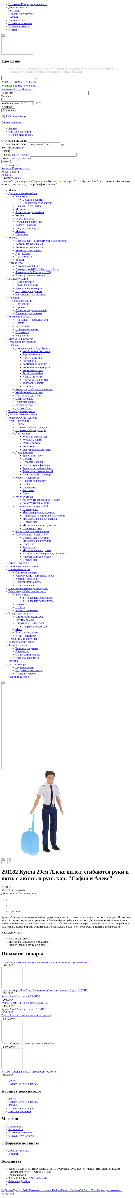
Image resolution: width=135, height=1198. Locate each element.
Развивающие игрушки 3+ (31, 534)
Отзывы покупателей (21, 13)
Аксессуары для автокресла (32, 275)
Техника (13, 660)
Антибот (6, 106)
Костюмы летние (32, 370)
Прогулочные (23, 256)
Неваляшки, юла (32, 528)
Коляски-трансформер (28, 250)
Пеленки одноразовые (28, 313)
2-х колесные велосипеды (37, 597)
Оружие (27, 458)
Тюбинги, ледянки (26, 648)
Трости (19, 259)
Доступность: (9, 893)
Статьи (12, 29)
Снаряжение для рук (34, 626)
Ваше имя (7, 92)
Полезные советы (19, 26)
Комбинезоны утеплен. (29, 392)
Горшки (20, 307)
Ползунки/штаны (32, 357)
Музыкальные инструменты (39, 525)
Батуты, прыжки (25, 619)
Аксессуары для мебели (29, 212)
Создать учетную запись (16, 158)
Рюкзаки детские (18, 676)
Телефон (6, 96)
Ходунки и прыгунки (28, 228)
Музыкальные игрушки (36, 540)
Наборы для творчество (36, 556)
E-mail (5, 150)
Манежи (20, 231)
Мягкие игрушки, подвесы (38, 512)
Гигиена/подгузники (20, 300)
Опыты (19, 423)
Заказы (12, 128)
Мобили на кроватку (20, 338)
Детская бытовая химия (22, 414)
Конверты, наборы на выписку (34, 389)
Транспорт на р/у (32, 455)
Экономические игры (28, 581)
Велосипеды (22, 594)
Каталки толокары (26, 610)
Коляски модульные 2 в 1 (30, 243)
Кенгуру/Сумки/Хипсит (22, 417)
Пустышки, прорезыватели (31, 319)
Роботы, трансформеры (36, 465)
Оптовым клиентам (20, 23)
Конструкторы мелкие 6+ (37, 502)
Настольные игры (19, 569)
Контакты (14, 10)
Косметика (28, 446)
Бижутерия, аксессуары (36, 449)
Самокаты (21, 604)
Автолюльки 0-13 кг (27, 265)
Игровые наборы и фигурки (32, 427)
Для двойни (22, 253)
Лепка (26, 483)
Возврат (13, 16)
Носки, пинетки (32, 376)
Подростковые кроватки (37, 202)
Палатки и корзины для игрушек (28, 588)
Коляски (13, 237)
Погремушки (30, 509)
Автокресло (15, 262)
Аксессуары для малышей (31, 310)
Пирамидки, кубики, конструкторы (43, 515)
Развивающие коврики (22, 341)
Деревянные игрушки (35, 537)
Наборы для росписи (34, 480)
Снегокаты (22, 651)
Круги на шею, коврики (29, 288)
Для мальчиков (24, 452)
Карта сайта (15, 1129)
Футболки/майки (32, 373)
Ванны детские (24, 281)
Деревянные (29, 521)
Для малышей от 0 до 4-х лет (32, 348)
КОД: (4, 890)
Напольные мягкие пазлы (23, 566)
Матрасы (20, 209)
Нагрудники (22, 335)
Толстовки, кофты (33, 382)
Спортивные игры (26, 572)
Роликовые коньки (26, 632)
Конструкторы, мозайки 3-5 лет (41, 499)
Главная (6, 181)
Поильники (22, 332)
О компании (15, 1126)
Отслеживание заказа (14, 144)
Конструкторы (24, 496)
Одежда (13, 344)
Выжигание (29, 487)
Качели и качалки (26, 224)
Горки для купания (26, 284)
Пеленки (13, 297)
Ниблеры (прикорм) (27, 329)
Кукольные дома (32, 439)
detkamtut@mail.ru (19, 1181)
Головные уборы (25, 401)
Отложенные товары (20, 134)
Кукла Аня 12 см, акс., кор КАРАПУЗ (23, 1009)
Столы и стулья (24, 218)
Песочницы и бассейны (22, 638)
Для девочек (40, 181)
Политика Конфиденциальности (27, 4)
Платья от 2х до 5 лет (28, 395)
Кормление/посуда (19, 316)
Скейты (20, 607)
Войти (5, 147)
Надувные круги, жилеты (30, 294)
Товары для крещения (21, 411)
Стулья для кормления (28, 221)
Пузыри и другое (25, 673)
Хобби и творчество (27, 477)
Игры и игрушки (22, 181)
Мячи (18, 629)
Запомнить (11, 165)
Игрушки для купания (28, 291)
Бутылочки (22, 326)
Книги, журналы (18, 562)
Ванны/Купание (18, 278)
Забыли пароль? (19, 154)
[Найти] (35, 78)
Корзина (6, 174)
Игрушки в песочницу (29, 670)
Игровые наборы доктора (30, 430)
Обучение (28, 543)
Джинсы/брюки (24, 398)
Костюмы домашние (34, 363)
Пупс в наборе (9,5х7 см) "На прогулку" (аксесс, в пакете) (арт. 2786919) (44, 990)
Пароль (5, 154)
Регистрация (16, 147)
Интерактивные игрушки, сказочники (45, 553)
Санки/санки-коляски (28, 654)
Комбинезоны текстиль (36, 351)
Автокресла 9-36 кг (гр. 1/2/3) (33, 272)
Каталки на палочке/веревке (32, 531)
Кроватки (21, 196)
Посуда (19, 322)
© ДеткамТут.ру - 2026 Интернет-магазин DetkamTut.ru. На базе (40, 1190)
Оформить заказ (11, 177)
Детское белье (23, 408)
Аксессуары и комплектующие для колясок (41, 240)
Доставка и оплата (19, 7)
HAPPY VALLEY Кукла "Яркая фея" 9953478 (28, 1071)
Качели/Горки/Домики (21, 641)
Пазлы (26, 493)
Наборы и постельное (28, 205)
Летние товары (17, 664)
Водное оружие (24, 667)
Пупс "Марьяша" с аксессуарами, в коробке (27, 1043)
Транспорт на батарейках (37, 468)
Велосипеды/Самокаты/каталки (27, 591)
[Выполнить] (62, 144)
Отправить (8, 110)
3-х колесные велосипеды (37, 600)
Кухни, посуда (31, 442)
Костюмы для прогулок (36, 367)
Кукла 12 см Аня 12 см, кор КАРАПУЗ (24, 1002)
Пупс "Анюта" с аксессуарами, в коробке (26, 1015)
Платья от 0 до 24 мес (35, 379)
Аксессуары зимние (27, 657)
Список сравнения (19, 131)
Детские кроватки (33, 199)
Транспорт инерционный (37, 471)
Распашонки (29, 360)
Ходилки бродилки (26, 578)
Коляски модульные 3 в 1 (30, 247)
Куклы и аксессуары (60, 181)
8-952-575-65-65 (38, 1178)
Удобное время (10, 103)
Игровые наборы (32, 461)
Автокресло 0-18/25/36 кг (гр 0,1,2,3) (37, 269)
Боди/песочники (32, 354)
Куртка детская (24, 404)
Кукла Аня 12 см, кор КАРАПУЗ (20, 996)
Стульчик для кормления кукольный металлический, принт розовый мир (45, 962)
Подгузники (22, 303)
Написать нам (16, 20)
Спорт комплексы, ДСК (29, 616)
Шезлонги (21, 234)
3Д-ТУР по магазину (13, 116)
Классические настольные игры (34, 575)
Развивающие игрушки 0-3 (31, 506)
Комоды (20, 215)
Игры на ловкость (26, 585)
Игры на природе (25, 635)
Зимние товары (17, 645)
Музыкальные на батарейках (39, 518)
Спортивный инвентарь (29, 622)
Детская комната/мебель (22, 193)
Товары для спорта (19, 613)
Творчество (29, 547)
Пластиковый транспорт (37, 474)
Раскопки (28, 490)
